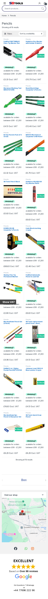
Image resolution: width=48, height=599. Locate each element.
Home (4, 15)
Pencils (6, 39)
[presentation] (45, 480)
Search (42, 8)
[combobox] (20, 8)
